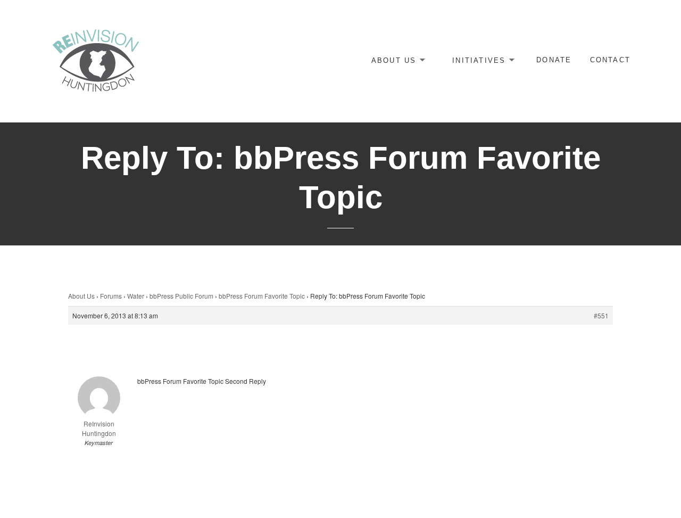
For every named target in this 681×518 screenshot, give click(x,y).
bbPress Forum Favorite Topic (262, 295)
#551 (601, 315)
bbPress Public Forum (181, 295)
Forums (111, 295)
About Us (394, 60)
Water (135, 295)
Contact (610, 60)
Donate (553, 60)
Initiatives (478, 60)
